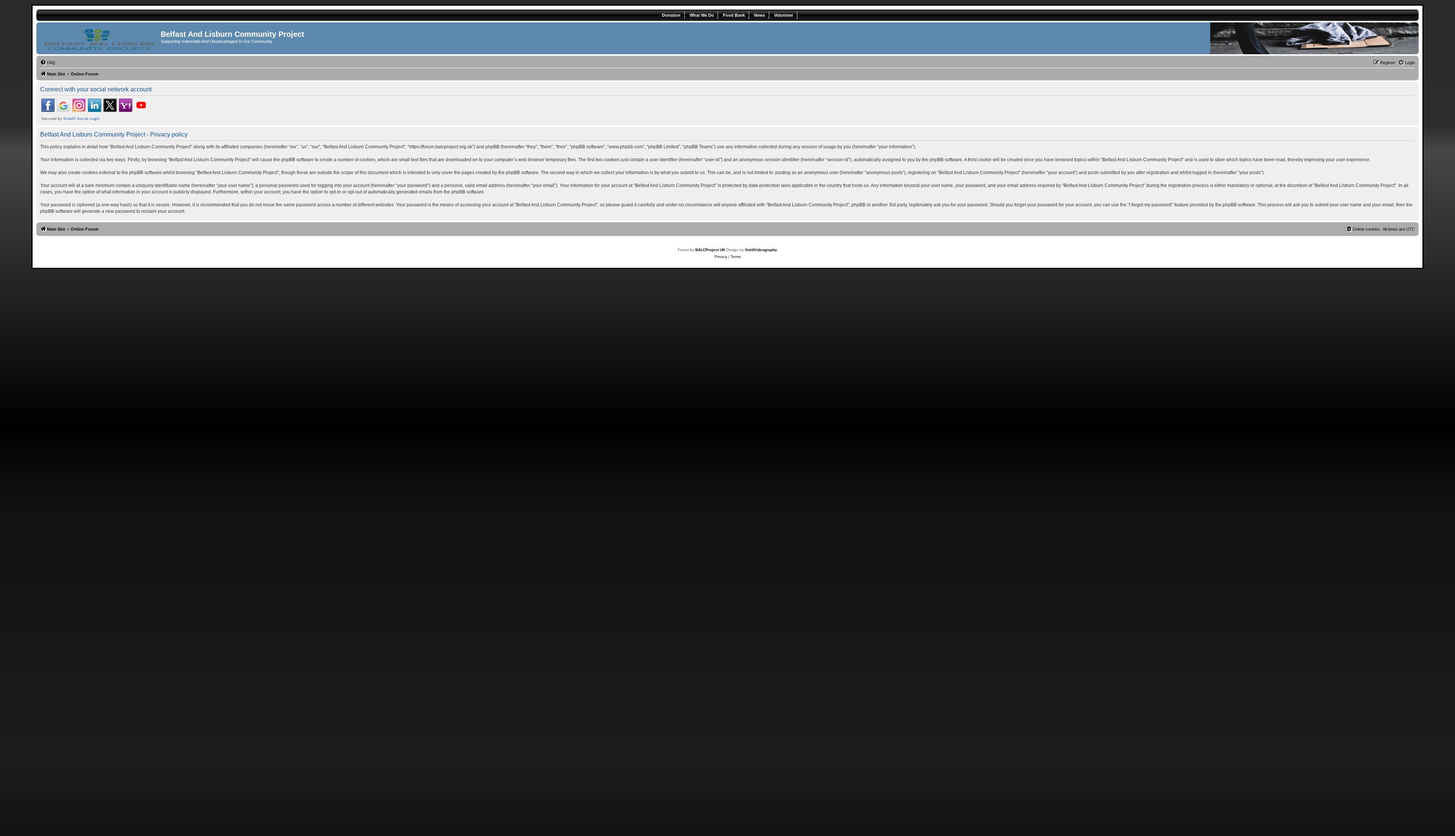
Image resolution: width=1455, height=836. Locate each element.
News (759, 15)
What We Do (702, 15)
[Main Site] (99, 38)
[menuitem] (47, 62)
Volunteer (783, 15)
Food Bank (734, 15)
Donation (671, 15)
